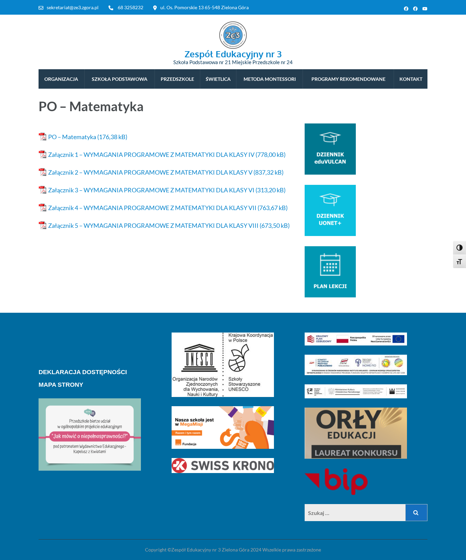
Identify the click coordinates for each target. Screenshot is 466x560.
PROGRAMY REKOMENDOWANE (348, 79)
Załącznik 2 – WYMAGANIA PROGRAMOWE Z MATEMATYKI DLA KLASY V (150, 172)
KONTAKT (410, 79)
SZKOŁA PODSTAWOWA (119, 79)
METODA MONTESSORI (270, 79)
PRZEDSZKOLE (177, 79)
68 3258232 (130, 7)
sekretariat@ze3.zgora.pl (73, 7)
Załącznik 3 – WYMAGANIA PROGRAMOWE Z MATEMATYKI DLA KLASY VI (151, 190)
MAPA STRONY (61, 384)
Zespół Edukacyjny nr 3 (233, 53)
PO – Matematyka (72, 137)
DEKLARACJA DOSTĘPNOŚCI (83, 372)
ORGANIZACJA (61, 79)
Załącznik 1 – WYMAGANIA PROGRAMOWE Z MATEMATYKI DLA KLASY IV (151, 154)
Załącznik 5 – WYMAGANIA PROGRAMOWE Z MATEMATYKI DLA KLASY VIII (153, 225)
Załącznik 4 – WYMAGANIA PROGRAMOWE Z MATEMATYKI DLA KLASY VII (152, 207)
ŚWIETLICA (218, 79)
